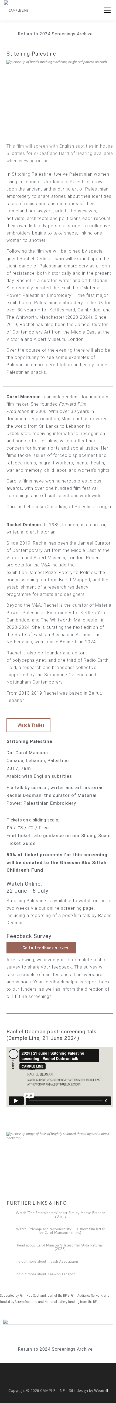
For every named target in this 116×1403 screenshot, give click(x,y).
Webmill (101, 1390)
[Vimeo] (82, 1379)
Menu (107, 10)
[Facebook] (49, 1379)
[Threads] (66, 1379)
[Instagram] (33, 1379)
